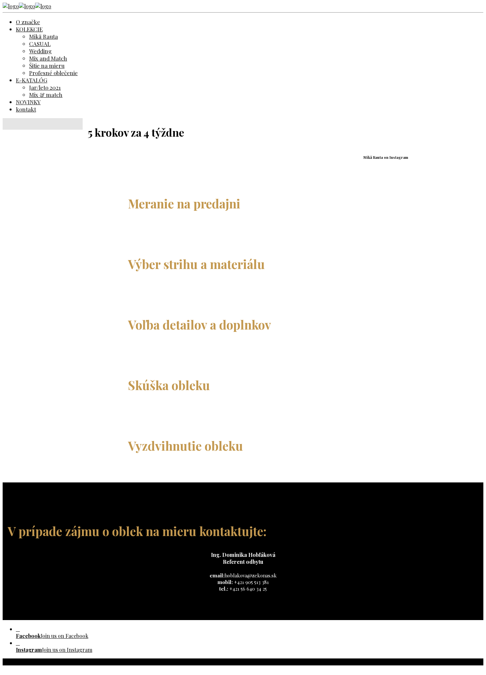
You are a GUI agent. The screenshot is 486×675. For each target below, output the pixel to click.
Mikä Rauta (43, 36)
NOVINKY (28, 102)
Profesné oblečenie (53, 72)
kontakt (26, 109)
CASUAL (40, 43)
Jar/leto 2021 (45, 87)
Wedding (40, 51)
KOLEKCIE (29, 29)
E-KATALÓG (31, 80)
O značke (28, 21)
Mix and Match (48, 58)
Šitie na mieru (46, 65)
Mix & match (45, 94)
